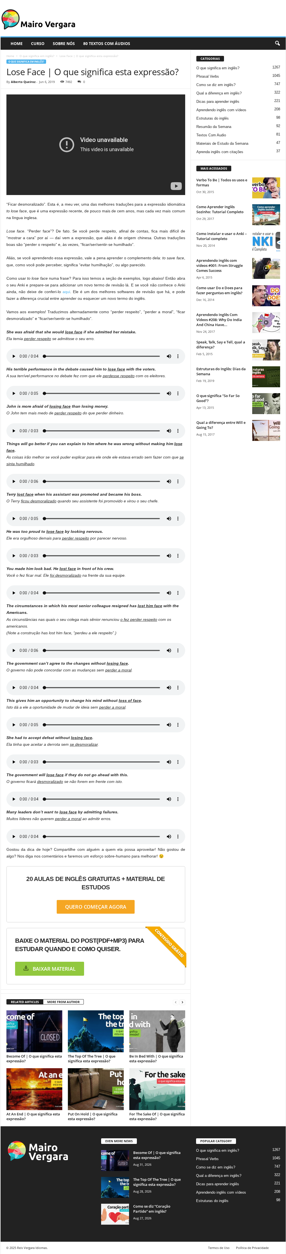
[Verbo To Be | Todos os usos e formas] (266, 187)
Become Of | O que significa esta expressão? (34, 1058)
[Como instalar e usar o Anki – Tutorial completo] (266, 241)
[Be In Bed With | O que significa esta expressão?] (157, 1031)
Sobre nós (64, 43)
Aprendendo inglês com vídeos (221, 110)
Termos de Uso (219, 1248)
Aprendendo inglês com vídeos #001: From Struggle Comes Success (219, 265)
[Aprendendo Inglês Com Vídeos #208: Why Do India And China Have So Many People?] (266, 322)
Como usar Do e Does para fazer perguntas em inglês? (219, 290)
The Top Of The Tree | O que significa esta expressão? (91, 1058)
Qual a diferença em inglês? (219, 93)
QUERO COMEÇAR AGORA (96, 906)
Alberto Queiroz (23, 82)
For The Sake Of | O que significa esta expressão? (157, 1116)
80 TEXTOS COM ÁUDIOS (106, 43)
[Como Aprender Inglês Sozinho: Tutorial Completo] (266, 214)
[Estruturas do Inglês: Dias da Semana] (266, 376)
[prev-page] (175, 1002)
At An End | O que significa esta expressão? (33, 1116)
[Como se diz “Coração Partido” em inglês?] (115, 1214)
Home (10, 56)
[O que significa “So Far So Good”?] (266, 403)
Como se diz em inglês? (215, 85)
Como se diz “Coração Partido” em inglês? (151, 1209)
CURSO (37, 43)
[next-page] (182, 1002)
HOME (17, 43)
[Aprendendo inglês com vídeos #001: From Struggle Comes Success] (266, 268)
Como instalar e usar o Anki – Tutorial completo (221, 236)
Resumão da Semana (213, 127)
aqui (66, 291)
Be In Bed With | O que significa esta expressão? (156, 1058)
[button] (277, 43)
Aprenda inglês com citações (219, 152)
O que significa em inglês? (37, 56)
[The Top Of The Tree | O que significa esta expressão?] (96, 1031)
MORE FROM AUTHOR (63, 1002)
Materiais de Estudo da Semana (222, 143)
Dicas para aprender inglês (217, 101)
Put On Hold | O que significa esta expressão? (93, 1116)
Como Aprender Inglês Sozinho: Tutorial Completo (220, 209)
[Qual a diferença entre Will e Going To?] (266, 430)
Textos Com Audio (211, 135)
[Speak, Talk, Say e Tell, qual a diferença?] (266, 349)
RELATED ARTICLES (25, 1002)
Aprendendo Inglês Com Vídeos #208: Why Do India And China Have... (219, 319)
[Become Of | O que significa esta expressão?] (34, 1031)
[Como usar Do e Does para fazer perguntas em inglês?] (266, 295)
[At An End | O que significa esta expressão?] (34, 1089)
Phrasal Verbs (207, 76)
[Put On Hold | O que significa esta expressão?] (96, 1089)
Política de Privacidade (252, 1248)
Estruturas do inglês (212, 118)
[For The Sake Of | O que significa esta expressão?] (157, 1089)
